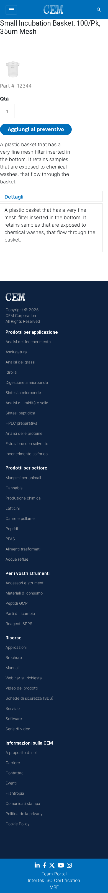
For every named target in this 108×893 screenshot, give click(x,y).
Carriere (13, 762)
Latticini (13, 508)
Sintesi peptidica (20, 413)
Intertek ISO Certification (54, 880)
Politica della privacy (24, 813)
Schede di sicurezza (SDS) (29, 698)
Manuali (12, 667)
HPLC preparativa (21, 423)
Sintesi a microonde (23, 392)
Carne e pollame (20, 518)
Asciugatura (16, 351)
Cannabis (14, 487)
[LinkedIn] (38, 866)
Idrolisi (11, 372)
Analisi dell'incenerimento (28, 341)
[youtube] (62, 866)
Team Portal (54, 873)
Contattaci (15, 772)
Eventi (11, 783)
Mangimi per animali (23, 477)
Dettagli (14, 197)
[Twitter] (52, 866)
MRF (54, 887)
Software (14, 718)
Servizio (13, 708)
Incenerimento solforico (27, 453)
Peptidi (12, 528)
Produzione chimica (23, 498)
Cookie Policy (18, 823)
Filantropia (15, 793)
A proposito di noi (21, 752)
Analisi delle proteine (24, 433)
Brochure (14, 657)
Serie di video (18, 728)
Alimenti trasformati (23, 549)
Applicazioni (16, 647)
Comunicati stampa (23, 803)
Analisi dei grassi (20, 362)
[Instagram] (70, 866)
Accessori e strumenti (25, 582)
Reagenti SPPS (19, 623)
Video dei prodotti (22, 688)
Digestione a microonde (27, 382)
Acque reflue (17, 559)
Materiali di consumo (24, 593)
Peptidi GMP (17, 603)
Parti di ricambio (20, 613)
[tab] (51, 196)
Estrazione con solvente (27, 443)
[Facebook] (45, 866)
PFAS (10, 538)
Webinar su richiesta (24, 677)
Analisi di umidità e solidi (27, 402)
